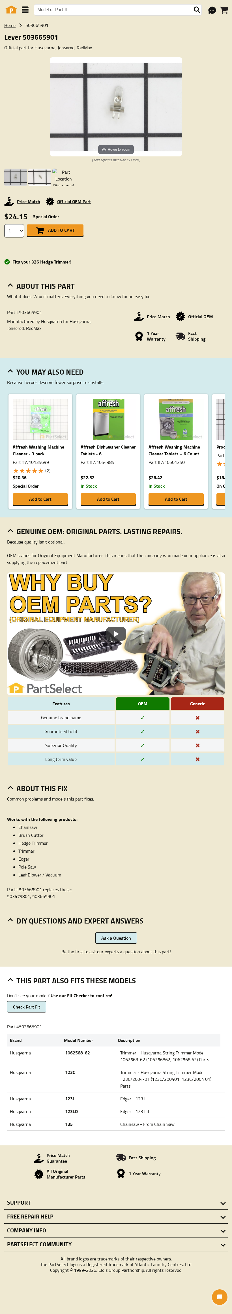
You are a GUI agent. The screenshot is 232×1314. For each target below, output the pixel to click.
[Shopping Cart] (224, 10)
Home (10, 25)
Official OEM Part (74, 201)
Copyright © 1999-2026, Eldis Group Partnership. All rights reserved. (116, 1270)
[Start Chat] (219, 1297)
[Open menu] (25, 10)
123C (70, 1072)
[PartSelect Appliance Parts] (11, 9)
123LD (71, 1111)
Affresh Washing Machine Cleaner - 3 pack (38, 450)
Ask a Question (116, 938)
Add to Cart (61, 230)
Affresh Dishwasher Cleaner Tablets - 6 (108, 450)
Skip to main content (116, 45)
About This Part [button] (45, 286)
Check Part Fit (26, 1006)
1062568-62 (77, 1052)
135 (69, 1124)
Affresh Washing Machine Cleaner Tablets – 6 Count (174, 450)
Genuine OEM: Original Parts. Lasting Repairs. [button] (99, 531)
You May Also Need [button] (50, 371)
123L (70, 1098)
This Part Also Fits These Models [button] (76, 980)
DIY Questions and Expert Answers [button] (79, 920)
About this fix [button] (42, 788)
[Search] (197, 10)
